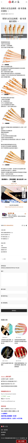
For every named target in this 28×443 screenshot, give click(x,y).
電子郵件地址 (4, 296)
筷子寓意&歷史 (4, 236)
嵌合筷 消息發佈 (4, 234)
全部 (2, 245)
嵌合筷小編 (4, 14)
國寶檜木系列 (4, 249)
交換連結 (3, 434)
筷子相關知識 (4, 238)
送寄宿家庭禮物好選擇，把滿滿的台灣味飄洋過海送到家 (21, 341)
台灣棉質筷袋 (4, 247)
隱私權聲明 (3, 432)
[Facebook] (25, 214)
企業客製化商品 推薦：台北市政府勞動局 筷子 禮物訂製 (7, 341)
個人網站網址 (4, 303)
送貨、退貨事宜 (4, 429)
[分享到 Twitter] (24, 225)
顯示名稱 (3, 289)
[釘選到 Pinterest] (26, 225)
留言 (2, 271)
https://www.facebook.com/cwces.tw (14, 207)
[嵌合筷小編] (4, 215)
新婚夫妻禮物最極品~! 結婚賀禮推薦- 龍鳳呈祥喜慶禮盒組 (21, 364)
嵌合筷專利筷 (4, 251)
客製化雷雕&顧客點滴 (8, 225)
